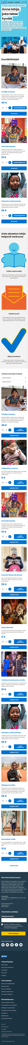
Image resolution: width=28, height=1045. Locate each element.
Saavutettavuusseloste (6, 1018)
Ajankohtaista (4, 964)
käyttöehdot (14, 927)
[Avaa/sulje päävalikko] (26, 2)
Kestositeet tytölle (8, 839)
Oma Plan (3, 1024)
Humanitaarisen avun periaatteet (9, 1005)
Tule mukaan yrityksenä (7, 994)
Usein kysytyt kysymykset (7, 967)
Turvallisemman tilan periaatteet (8, 1010)
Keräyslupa (3, 1031)
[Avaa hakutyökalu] (25, 2)
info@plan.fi (10, 899)
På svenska (4, 972)
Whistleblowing (4, 1015)
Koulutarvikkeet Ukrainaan (11, 575)
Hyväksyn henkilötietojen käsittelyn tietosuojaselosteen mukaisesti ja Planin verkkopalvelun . (13, 926)
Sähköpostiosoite (8, 916)
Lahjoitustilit (3, 1029)
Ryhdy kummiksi (5, 986)
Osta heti (14, 114)
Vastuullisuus (4, 1013)
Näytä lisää (14, 866)
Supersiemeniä (7, 627)
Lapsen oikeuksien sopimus (7, 1002)
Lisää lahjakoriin (19, 108)
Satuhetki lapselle (8, 521)
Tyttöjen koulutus (8, 414)
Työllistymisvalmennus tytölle (13, 680)
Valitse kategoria (6, 377)
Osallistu (11, 2)
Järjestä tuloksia (6, 381)
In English (3, 975)
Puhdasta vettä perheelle (11, 733)
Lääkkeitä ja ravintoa (9, 468)
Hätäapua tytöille (8, 785)
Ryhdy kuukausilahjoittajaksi (8, 983)
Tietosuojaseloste (5, 1026)
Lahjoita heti (14, 435)
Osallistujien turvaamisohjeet (8, 1007)
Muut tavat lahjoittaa (6, 989)
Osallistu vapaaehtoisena (7, 991)
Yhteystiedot (4, 970)
